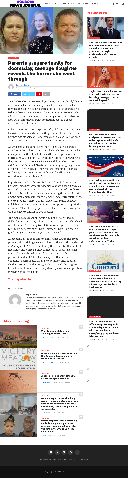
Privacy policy (59, 460)
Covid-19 (95, 4)
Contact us (45, 460)
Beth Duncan (48, 337)
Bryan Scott (23, 85)
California (83, 4)
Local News (51, 4)
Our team (72, 460)
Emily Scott (47, 382)
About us (84, 460)
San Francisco (67, 4)
